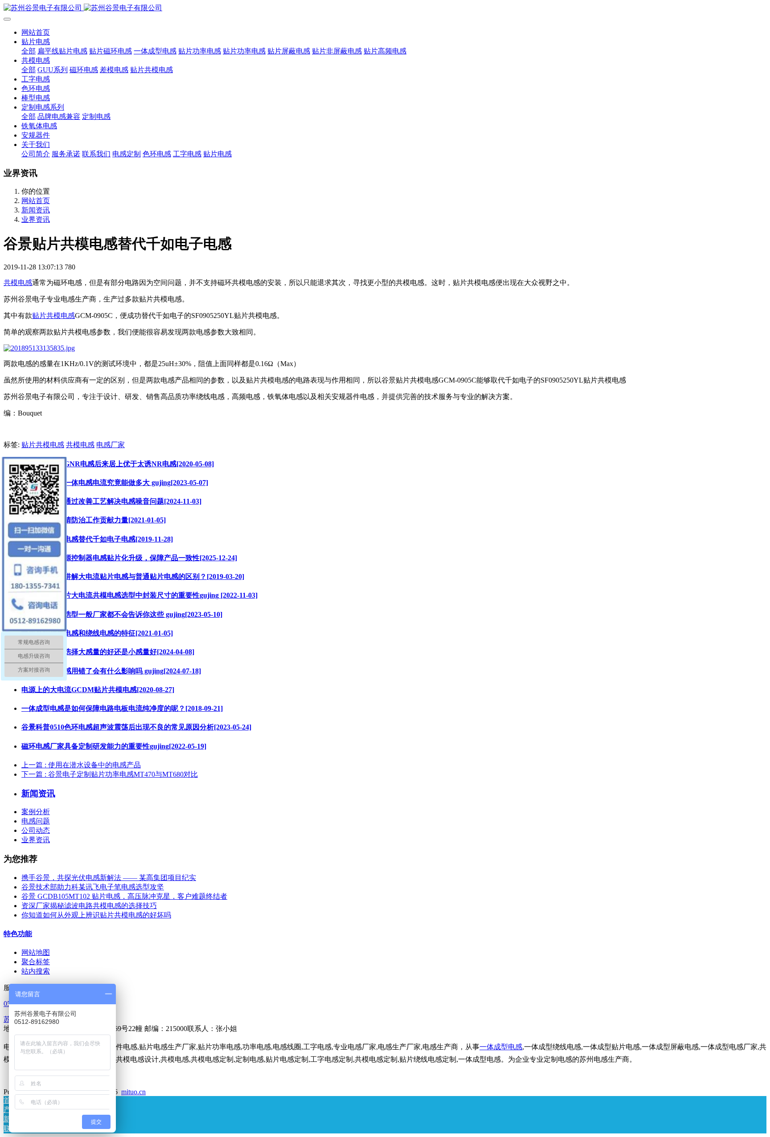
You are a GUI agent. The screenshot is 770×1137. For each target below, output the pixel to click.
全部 (28, 51)
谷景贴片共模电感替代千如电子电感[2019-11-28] (97, 539)
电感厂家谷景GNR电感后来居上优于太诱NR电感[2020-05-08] (117, 464)
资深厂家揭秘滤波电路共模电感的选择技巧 (89, 905)
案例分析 (35, 811)
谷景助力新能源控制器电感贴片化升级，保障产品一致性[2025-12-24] (129, 558)
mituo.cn (133, 1092)
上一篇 (81, 765)
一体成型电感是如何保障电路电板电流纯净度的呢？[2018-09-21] (122, 708)
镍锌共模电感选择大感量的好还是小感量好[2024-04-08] (107, 652)
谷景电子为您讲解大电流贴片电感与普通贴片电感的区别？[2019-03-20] (132, 576)
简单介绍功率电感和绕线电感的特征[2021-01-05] (97, 633)
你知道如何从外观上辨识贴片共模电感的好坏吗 (96, 915)
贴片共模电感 (53, 315)
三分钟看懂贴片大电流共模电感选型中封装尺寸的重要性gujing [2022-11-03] (139, 595)
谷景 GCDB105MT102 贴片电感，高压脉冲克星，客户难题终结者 (124, 896)
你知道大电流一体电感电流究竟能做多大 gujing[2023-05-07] (114, 482)
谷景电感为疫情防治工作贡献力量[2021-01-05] (93, 520)
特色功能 (18, 933)
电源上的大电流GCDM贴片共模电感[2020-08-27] (97, 689)
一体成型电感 (500, 1047)
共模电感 (18, 282)
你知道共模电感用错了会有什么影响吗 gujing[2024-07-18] (111, 671)
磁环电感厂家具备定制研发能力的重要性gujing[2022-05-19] (113, 746)
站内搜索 (35, 971)
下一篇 (109, 774)
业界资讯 (35, 219)
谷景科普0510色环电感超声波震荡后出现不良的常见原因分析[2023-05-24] (136, 727)
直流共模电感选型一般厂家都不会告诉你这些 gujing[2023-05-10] (121, 614)
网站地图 (35, 952)
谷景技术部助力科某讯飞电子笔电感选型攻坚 (92, 887)
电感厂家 (110, 444)
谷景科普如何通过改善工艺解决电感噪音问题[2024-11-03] (111, 501)
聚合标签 (35, 962)
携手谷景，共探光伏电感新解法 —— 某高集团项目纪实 (108, 877)
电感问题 (35, 821)
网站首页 (35, 32)
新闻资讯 (35, 210)
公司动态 (35, 830)
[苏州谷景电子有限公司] (385, 8)
